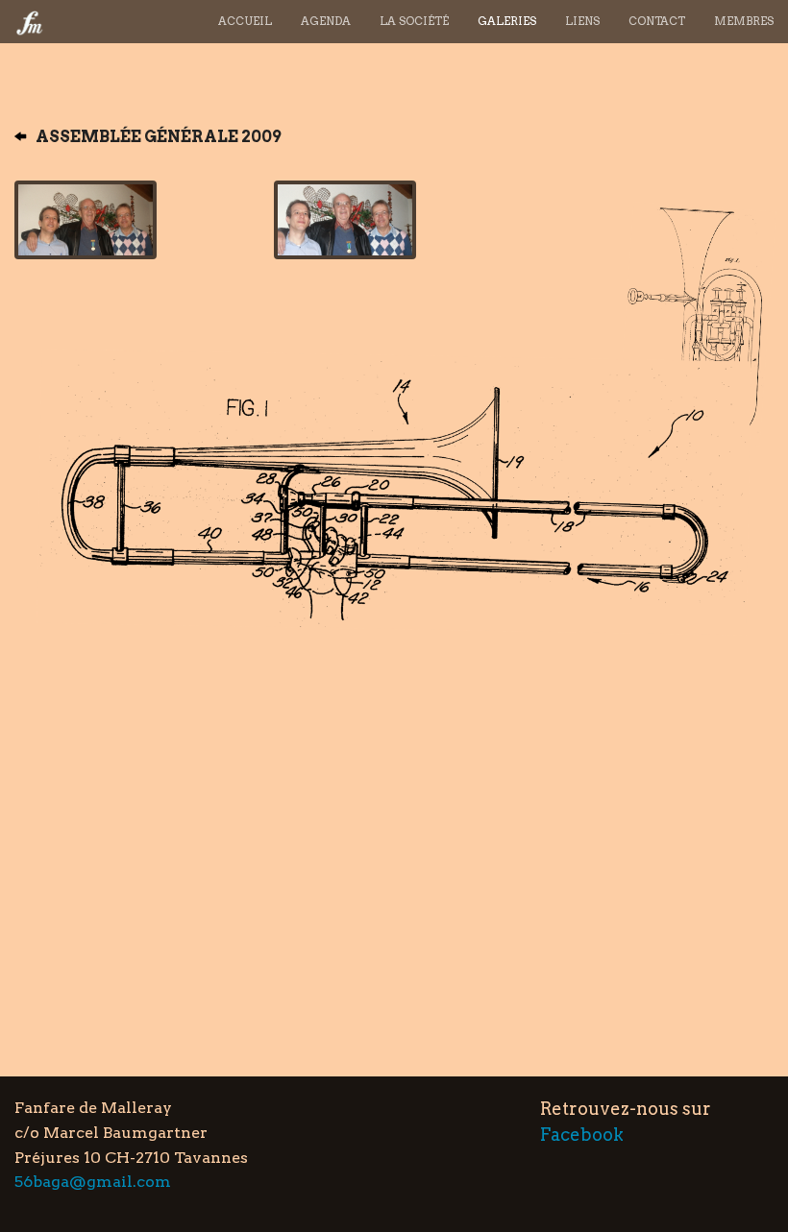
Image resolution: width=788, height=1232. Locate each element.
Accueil (245, 21)
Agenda (326, 21)
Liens (582, 21)
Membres (744, 21)
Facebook (582, 1134)
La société (414, 21)
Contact (656, 21)
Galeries (507, 21)
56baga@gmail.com (92, 1181)
